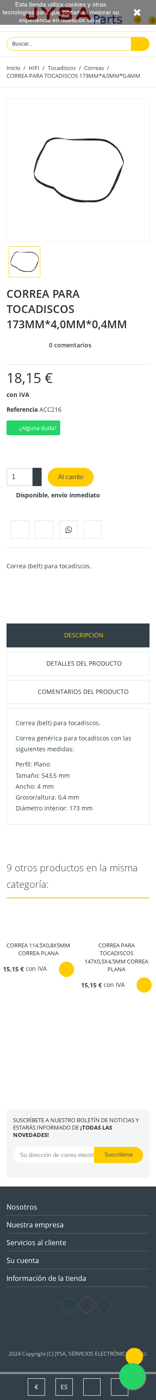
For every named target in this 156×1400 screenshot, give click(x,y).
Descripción (83, 635)
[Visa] (65, 1331)
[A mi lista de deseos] (93, 529)
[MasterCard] (78, 1331)
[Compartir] (20, 529)
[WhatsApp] (68, 529)
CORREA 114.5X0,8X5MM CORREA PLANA (38, 949)
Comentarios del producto (83, 691)
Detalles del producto (83, 663)
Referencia (22, 409)
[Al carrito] (66, 969)
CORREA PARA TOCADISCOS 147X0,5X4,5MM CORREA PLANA (116, 957)
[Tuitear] (44, 529)
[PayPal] (91, 1331)
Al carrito (70, 476)
